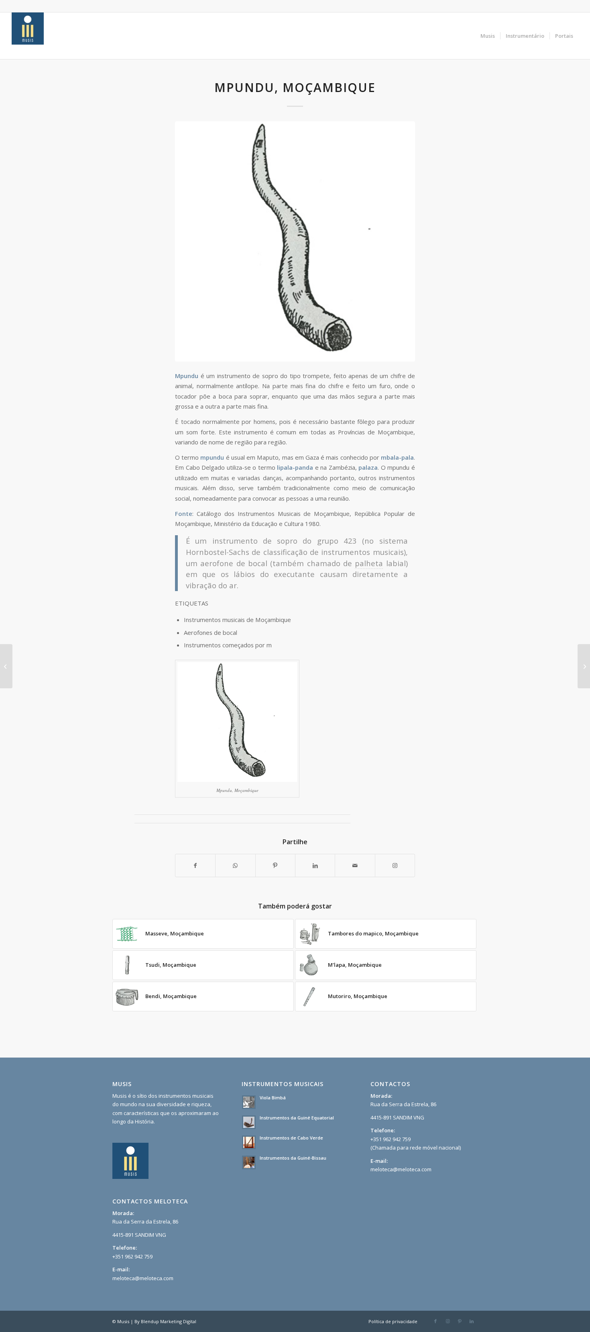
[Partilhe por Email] (354, 865)
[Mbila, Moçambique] (584, 666)
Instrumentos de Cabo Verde (291, 1138)
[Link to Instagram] (395, 865)
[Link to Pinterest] (460, 1321)
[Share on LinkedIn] (315, 865)
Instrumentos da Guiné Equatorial (297, 1118)
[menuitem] (487, 35)
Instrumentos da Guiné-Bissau (293, 1158)
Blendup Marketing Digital (168, 1321)
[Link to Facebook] (435, 1321)
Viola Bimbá (273, 1098)
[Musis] (28, 35)
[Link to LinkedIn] (472, 1321)
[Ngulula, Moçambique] (6, 666)
